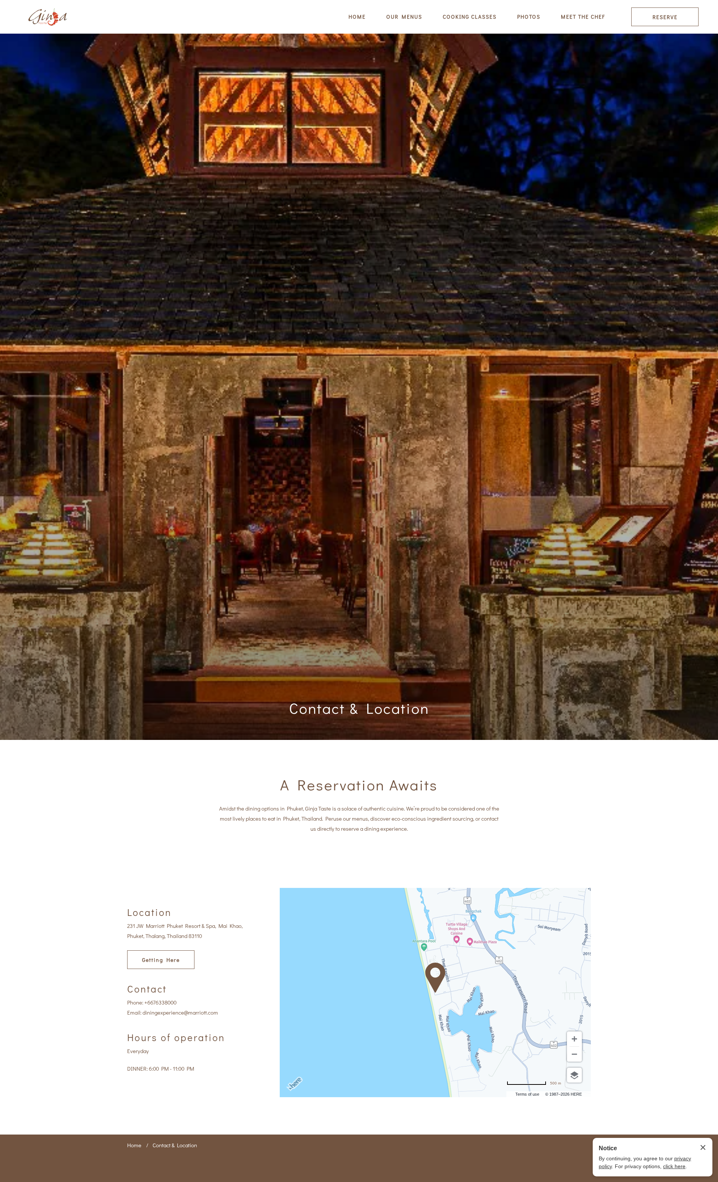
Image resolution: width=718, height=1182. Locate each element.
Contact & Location (359, 708)
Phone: (135, 1002)
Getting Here (161, 959)
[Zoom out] (574, 1054)
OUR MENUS (404, 16)
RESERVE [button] (665, 17)
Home (134, 1145)
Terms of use (527, 1094)
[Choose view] (574, 1075)
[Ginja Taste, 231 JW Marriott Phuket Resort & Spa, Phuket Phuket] (48, 17)
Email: (134, 1012)
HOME (357, 16)
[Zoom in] (574, 1038)
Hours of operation (176, 1037)
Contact (147, 989)
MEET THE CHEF (583, 16)
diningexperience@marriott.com (180, 1012)
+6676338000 (160, 1002)
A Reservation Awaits (359, 784)
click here (674, 1166)
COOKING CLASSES (470, 16)
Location (149, 912)
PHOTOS (528, 16)
